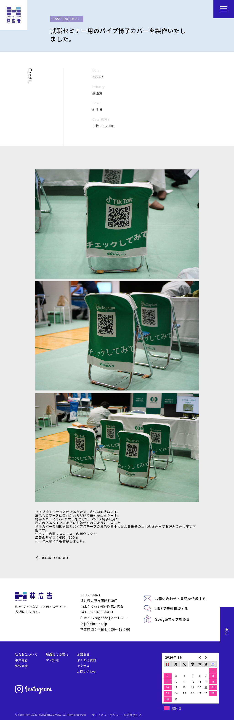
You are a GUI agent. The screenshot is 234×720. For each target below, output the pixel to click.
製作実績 (21, 666)
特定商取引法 (133, 715)
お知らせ (83, 654)
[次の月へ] (206, 658)
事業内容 (21, 660)
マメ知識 (52, 660)
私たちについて (26, 654)
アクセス (83, 666)
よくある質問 (86, 660)
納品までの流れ (57, 654)
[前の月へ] (200, 658)
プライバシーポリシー (107, 715)
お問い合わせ (86, 671)
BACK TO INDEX (55, 558)
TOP (226, 631)
